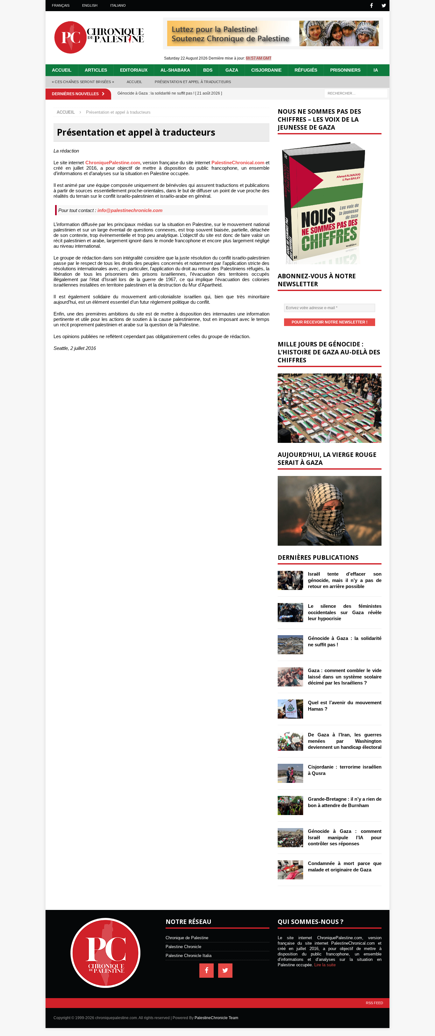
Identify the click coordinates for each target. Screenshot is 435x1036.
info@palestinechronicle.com (129, 210)
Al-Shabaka (175, 70)
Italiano (118, 5)
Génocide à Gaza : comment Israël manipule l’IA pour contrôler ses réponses (345, 837)
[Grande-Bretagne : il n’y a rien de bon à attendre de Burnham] (290, 805)
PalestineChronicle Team (216, 1018)
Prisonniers (345, 70)
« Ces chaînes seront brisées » (83, 82)
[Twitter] (383, 5)
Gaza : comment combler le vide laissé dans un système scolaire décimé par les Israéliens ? (345, 676)
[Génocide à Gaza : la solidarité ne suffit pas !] (290, 644)
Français (60, 5)
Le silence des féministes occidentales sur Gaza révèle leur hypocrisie (345, 612)
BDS (207, 70)
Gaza (231, 70)
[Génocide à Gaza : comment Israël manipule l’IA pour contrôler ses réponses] (290, 837)
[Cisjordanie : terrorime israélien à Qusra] (290, 773)
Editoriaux (133, 70)
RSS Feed (374, 1003)
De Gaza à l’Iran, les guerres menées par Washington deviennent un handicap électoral (345, 741)
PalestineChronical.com (237, 162)
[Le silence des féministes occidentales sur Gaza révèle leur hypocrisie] (290, 612)
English (89, 5)
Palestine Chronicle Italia (188, 955)
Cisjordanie (266, 70)
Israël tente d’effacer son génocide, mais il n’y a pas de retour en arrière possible (345, 580)
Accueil (62, 70)
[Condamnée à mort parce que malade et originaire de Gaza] (290, 869)
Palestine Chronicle (183, 946)
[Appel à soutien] (273, 43)
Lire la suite (325, 964)
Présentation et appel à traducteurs (193, 82)
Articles (96, 70)
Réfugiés (306, 70)
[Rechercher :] (356, 93)
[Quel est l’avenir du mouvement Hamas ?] (290, 709)
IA (376, 70)
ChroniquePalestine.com (112, 162)
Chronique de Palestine (187, 937)
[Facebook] (371, 5)
